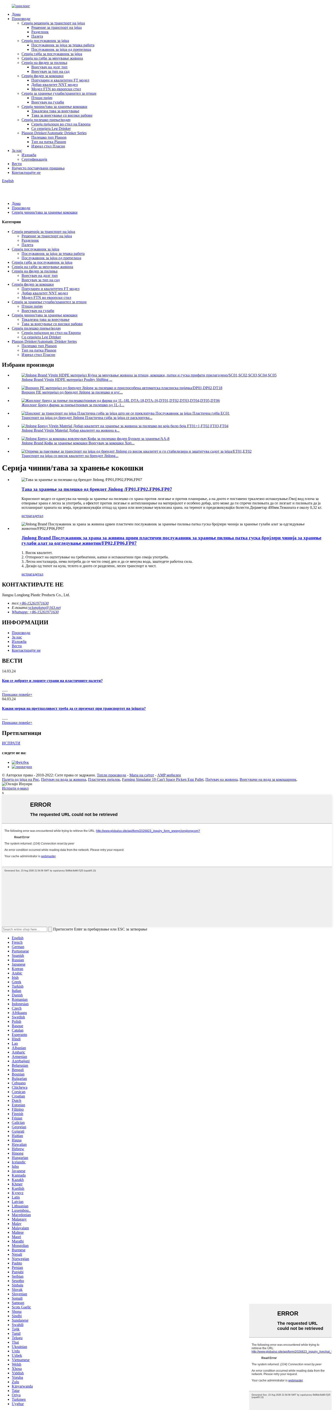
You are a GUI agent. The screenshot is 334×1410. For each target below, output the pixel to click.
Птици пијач (41, 98)
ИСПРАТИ (11, 743)
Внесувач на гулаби (47, 102)
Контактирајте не (26, 172)
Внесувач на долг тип (49, 67)
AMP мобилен (169, 775)
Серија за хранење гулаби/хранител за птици (59, 93)
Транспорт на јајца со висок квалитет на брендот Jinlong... (70, 456)
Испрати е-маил (15, 788)
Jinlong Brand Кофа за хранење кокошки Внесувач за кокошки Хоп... (78, 443)
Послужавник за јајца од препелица (61, 49)
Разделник (40, 32)
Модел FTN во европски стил (56, 89)
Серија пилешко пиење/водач (46, 120)
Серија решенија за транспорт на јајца (53, 23)
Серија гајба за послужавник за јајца (52, 54)
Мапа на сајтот (141, 775)
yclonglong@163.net (44, 608)
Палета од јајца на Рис (20, 779)
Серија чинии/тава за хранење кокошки (54, 106)
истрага (28, 516)
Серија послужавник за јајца (45, 41)
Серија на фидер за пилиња (44, 63)
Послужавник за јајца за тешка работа (62, 45)
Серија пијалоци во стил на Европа (60, 124)
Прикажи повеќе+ (17, 694)
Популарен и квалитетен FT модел (60, 80)
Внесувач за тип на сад (50, 71)
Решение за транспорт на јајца (56, 27)
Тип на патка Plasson (48, 142)
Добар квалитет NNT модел (54, 85)
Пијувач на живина (221, 779)
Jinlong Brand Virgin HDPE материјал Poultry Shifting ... (67, 379)
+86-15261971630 (34, 603)
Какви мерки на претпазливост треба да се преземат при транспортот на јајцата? (74, 708)
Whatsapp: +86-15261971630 (35, 612)
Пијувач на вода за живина (63, 779)
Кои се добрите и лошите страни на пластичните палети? (52, 681)
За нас (17, 150)
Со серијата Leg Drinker (51, 128)
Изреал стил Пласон (48, 146)
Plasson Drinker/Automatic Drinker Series (54, 133)
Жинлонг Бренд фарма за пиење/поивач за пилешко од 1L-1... (73, 405)
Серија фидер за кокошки (43, 76)
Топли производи (111, 775)
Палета (37, 36)
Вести (17, 164)
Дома (16, 14)
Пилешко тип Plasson (49, 137)
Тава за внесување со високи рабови (61, 115)
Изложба (29, 155)
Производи (21, 19)
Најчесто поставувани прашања (38, 168)
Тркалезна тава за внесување (55, 111)
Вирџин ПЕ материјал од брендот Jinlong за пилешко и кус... (72, 392)
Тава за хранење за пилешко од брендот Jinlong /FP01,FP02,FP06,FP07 (97, 489)
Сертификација (34, 159)
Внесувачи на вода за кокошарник (268, 779)
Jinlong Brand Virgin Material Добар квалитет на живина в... (71, 430)
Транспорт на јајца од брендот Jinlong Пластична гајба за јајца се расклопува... (87, 418)
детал (38, 516)
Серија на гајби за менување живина (52, 58)
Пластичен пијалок (104, 779)
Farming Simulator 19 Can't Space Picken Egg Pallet (162, 779)
